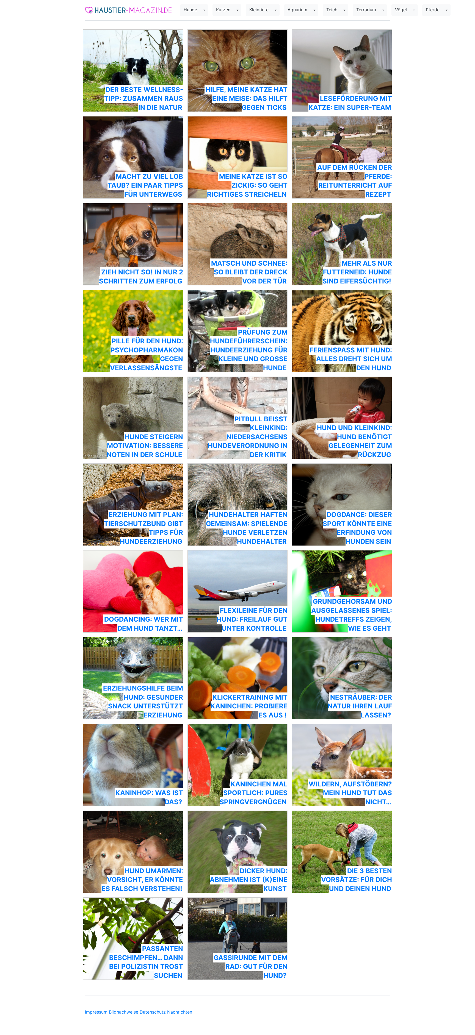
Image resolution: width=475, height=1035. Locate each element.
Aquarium (297, 9)
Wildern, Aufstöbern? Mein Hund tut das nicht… (350, 793)
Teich (331, 9)
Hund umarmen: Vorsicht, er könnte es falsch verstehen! (142, 880)
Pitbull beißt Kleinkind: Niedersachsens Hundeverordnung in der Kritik (248, 437)
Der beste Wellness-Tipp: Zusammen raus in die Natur (143, 99)
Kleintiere (259, 9)
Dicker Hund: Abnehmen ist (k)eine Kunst (249, 880)
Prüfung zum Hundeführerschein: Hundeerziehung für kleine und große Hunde (249, 350)
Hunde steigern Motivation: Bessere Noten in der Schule (145, 446)
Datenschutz (153, 1012)
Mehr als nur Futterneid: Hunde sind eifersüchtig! (357, 272)
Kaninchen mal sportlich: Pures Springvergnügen (254, 793)
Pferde (433, 9)
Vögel (401, 9)
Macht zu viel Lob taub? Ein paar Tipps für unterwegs (145, 185)
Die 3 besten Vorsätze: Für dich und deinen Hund (356, 880)
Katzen (223, 9)
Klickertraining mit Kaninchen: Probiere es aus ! (249, 706)
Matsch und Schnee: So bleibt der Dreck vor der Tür (249, 272)
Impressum (96, 1012)
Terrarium (366, 9)
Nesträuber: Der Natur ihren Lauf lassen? (360, 706)
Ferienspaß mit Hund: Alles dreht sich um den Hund (351, 359)
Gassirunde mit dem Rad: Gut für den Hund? (251, 967)
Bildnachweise (123, 1012)
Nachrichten (179, 1012)
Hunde (190, 9)
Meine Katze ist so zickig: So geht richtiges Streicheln (247, 185)
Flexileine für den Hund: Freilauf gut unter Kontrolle (252, 619)
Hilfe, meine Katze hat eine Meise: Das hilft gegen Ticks (246, 99)
